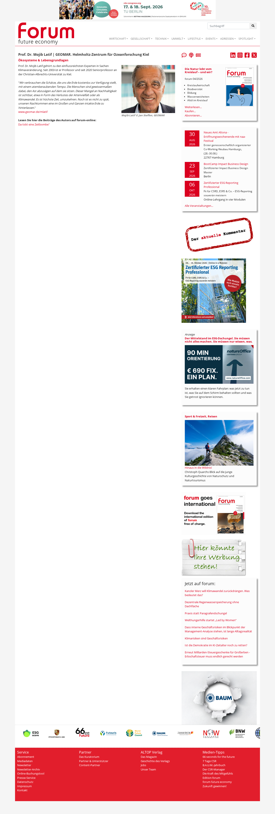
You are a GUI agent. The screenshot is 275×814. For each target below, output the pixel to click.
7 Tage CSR (209, 761)
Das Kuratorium (89, 757)
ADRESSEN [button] (227, 39)
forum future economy (217, 782)
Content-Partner (89, 765)
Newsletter (24, 765)
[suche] (253, 26)
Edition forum (211, 778)
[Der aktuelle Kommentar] (219, 234)
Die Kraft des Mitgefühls (218, 773)
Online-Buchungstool (30, 773)
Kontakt (22, 790)
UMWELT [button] (177, 39)
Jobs (143, 765)
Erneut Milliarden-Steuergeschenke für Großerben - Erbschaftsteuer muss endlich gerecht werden (217, 654)
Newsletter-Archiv (28, 769)
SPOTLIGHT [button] (245, 39)
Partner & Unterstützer (93, 761)
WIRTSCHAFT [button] (117, 39)
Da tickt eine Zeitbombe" (34, 124)
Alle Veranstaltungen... (199, 206)
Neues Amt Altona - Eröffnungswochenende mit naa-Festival (225, 136)
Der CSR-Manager (214, 769)
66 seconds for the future (219, 757)
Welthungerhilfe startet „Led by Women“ (211, 620)
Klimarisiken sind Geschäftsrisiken (206, 638)
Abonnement (25, 757)
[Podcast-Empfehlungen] (191, 55)
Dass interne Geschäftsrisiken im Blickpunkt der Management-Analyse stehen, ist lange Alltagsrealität (218, 629)
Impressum (24, 786)
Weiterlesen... (193, 107)
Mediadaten (25, 761)
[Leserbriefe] (184, 55)
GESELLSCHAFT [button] (140, 39)
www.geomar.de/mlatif (32, 112)
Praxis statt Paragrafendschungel (206, 613)
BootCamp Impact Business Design (226, 164)
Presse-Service (26, 778)
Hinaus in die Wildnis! (198, 468)
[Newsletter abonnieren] (198, 55)
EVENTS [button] (210, 39)
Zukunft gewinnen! (214, 786)
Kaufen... (190, 111)
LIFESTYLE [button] (194, 39)
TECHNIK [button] (161, 39)
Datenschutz (25, 782)
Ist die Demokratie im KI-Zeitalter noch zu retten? (216, 645)
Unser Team (148, 769)
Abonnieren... (193, 115)
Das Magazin (149, 757)
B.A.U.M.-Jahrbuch (214, 765)
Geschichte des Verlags (155, 761)
